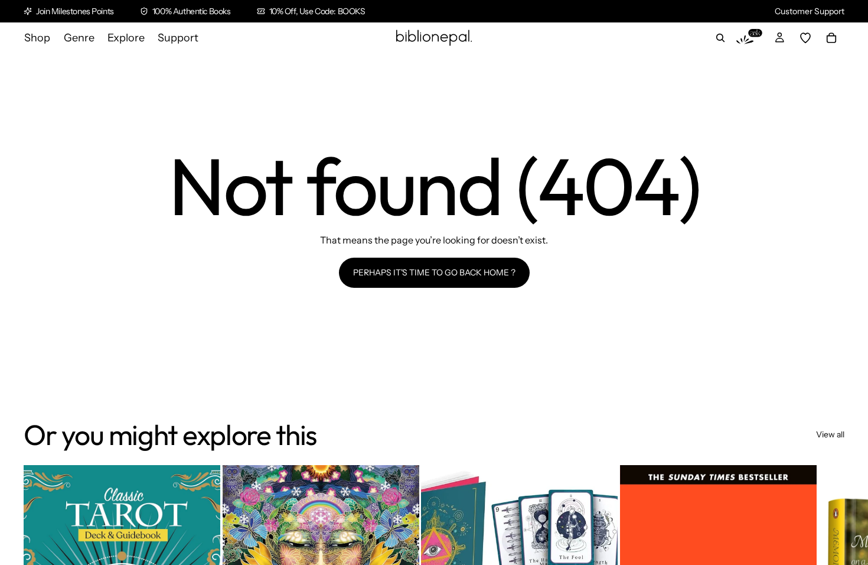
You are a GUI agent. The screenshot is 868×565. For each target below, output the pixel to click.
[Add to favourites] (202, 483)
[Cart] (831, 38)
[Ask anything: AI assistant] (749, 38)
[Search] (720, 38)
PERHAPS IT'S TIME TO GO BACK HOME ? (434, 272)
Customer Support (809, 11)
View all (830, 434)
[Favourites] (805, 38)
